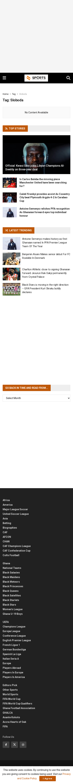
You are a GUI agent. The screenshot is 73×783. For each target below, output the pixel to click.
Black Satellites (12, 595)
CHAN (6, 541)
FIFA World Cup (11, 699)
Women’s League (13, 609)
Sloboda (23, 94)
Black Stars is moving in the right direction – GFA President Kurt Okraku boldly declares (45, 288)
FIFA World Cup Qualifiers (17, 703)
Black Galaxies (11, 572)
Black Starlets (11, 600)
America (8, 504)
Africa (6, 500)
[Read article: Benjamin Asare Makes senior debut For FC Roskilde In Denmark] (11, 258)
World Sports (10, 694)
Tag (14, 94)
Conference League (14, 635)
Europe (7, 663)
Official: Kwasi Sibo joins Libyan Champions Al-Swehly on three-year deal (34, 167)
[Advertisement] (36, 36)
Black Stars (9, 604)
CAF (5, 532)
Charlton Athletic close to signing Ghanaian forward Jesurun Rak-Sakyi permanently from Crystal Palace (46, 273)
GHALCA (8, 712)
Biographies (10, 527)
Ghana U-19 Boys (13, 613)
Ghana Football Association (19, 708)
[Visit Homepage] (36, 78)
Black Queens (11, 591)
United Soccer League (16, 514)
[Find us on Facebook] (6, 745)
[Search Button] (68, 78)
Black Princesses (13, 586)
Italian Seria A (11, 658)
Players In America (14, 677)
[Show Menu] (4, 78)
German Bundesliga (14, 649)
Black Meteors (11, 581)
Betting (7, 523)
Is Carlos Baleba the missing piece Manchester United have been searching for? (43, 182)
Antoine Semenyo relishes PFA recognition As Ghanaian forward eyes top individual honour (44, 212)
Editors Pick (10, 685)
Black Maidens (11, 577)
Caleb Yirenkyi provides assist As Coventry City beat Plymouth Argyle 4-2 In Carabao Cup (44, 197)
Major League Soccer (15, 509)
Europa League (11, 631)
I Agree (47, 778)
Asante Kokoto (11, 717)
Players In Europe (13, 672)
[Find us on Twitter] (14, 745)
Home (6, 94)
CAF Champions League (17, 546)
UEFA (6, 622)
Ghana (6, 563)
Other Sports (10, 689)
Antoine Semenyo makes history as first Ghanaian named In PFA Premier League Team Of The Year (44, 242)
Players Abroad (12, 667)
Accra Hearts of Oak (14, 722)
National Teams (12, 568)
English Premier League (17, 640)
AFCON (7, 536)
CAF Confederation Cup (16, 550)
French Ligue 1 (11, 645)
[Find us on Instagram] (23, 745)
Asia (5, 518)
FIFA (5, 726)
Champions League (14, 626)
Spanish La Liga (12, 654)
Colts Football (11, 555)
